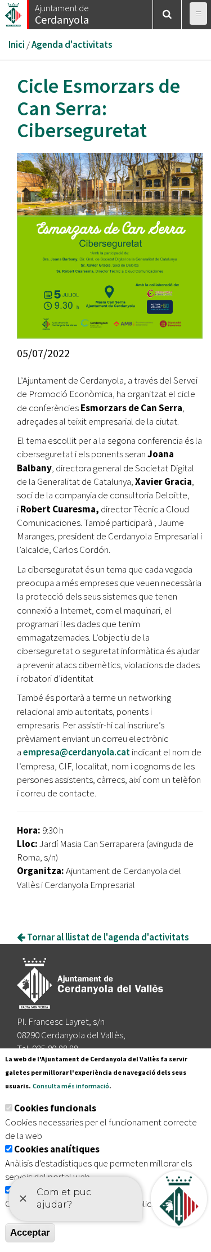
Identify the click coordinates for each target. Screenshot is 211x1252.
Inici (16, 44)
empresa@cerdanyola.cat (76, 752)
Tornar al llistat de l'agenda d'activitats (107, 937)
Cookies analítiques (57, 1149)
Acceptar (30, 1232)
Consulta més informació (71, 1086)
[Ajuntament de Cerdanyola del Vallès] (14, 11)
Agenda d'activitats (72, 44)
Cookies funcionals (55, 1108)
